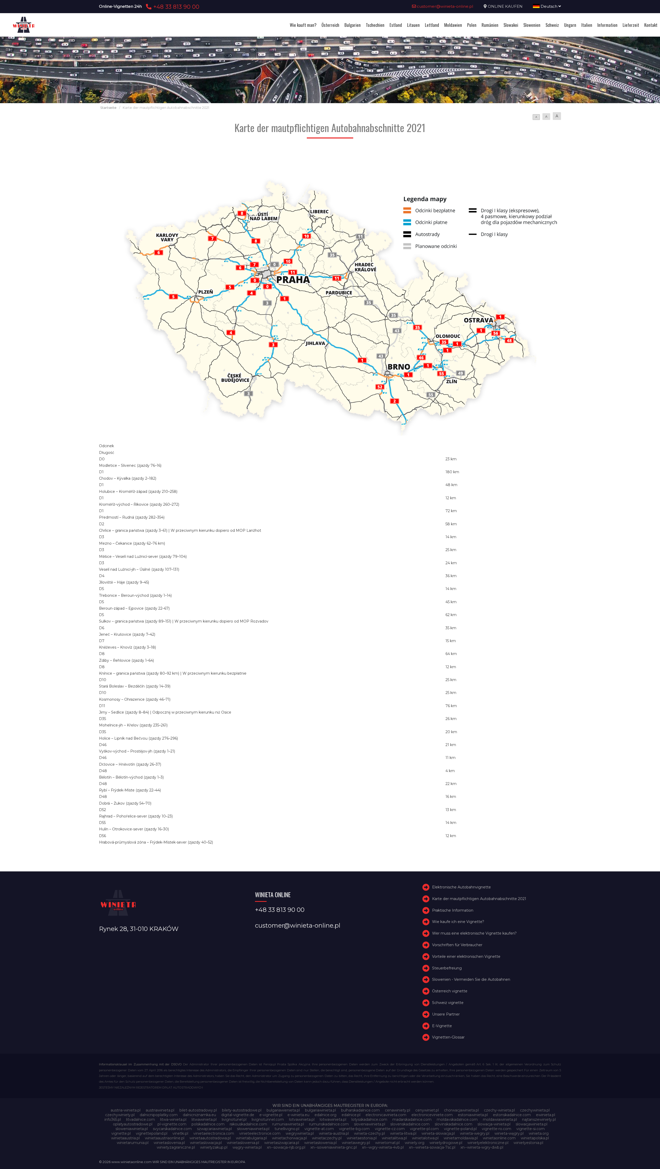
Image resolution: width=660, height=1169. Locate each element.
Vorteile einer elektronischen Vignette (466, 956)
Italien (586, 25)
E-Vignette (442, 1026)
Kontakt (650, 25)
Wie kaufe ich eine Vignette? (458, 921)
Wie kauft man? (303, 25)
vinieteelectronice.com (259, 1133)
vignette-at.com (319, 1128)
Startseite (108, 108)
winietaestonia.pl (362, 1138)
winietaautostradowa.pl (210, 1138)
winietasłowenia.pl (320, 1142)
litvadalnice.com (140, 1119)
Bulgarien (352, 25)
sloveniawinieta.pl (369, 1124)
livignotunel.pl (234, 1119)
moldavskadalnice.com (457, 1119)
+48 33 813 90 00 (175, 6)
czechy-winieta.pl (499, 1110)
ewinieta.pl (545, 1115)
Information (607, 25)
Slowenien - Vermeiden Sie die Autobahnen (471, 979)
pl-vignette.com (172, 1124)
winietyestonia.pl (528, 1142)
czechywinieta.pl (535, 1110)
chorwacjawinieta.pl (461, 1110)
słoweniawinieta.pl (253, 1128)
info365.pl (112, 1119)
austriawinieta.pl (160, 1110)
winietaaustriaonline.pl (164, 1138)
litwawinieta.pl (204, 1119)
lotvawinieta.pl (302, 1119)
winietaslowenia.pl (243, 1142)
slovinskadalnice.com (453, 1124)
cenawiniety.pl (397, 1110)
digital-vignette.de (237, 1115)
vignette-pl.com (424, 1128)
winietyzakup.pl (213, 1147)
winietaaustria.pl (125, 1138)
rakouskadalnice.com (248, 1124)
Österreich (330, 25)
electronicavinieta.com (386, 1115)
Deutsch (549, 6)
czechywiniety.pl (120, 1115)
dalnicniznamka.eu (199, 1115)
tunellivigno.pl (287, 1128)
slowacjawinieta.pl (531, 1124)
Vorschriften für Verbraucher (457, 945)
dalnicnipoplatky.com (159, 1115)
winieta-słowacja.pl (438, 1133)
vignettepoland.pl (151, 1133)
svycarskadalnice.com (172, 1128)
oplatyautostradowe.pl (132, 1124)
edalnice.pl (351, 1115)
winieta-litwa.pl (403, 1133)
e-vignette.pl (270, 1115)
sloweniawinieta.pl (132, 1128)
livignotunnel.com (268, 1119)
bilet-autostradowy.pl (198, 1110)
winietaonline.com (499, 1138)
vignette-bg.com (354, 1128)
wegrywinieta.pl (300, 1133)
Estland (396, 25)
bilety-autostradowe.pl (241, 1110)
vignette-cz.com (390, 1128)
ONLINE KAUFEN (505, 6)
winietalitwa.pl (394, 1138)
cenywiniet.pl (427, 1110)
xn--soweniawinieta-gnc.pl (333, 1147)
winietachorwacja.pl (289, 1138)
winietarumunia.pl (132, 1142)
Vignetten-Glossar (448, 1037)
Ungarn (570, 25)
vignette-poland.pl (460, 1128)
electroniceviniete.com (432, 1115)
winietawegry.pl (356, 1142)
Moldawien (453, 25)
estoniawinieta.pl (473, 1115)
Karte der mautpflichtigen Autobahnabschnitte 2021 (479, 898)
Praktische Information (452, 910)
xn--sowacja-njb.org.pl (286, 1147)
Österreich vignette (449, 991)
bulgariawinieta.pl (320, 1110)
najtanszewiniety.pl (539, 1119)
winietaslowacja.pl (206, 1142)
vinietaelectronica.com (213, 1133)
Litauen (413, 25)
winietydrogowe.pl (446, 1142)
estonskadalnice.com (512, 1115)
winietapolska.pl (535, 1138)
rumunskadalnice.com (329, 1124)
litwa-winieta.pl (173, 1119)
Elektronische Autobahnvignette (461, 887)
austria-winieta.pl (126, 1110)
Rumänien (490, 25)
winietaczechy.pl (327, 1138)
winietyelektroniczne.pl (487, 1142)
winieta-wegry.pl (474, 1133)
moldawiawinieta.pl (500, 1119)
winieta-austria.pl (334, 1133)
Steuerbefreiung (447, 968)
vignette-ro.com (496, 1128)
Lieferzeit (631, 25)
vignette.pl (121, 1133)
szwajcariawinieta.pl (214, 1128)
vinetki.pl (180, 1133)
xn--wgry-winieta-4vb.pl (383, 1147)
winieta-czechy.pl (369, 1133)
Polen (471, 25)
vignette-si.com (530, 1128)
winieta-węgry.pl (509, 1133)
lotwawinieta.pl (333, 1119)
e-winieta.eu (298, 1115)
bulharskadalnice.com (360, 1110)
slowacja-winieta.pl (493, 1124)
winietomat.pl (387, 1142)
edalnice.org (325, 1115)
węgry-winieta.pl (247, 1147)
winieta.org (539, 1133)
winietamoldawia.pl (461, 1138)
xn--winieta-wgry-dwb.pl (481, 1147)
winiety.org (414, 1142)
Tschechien (375, 25)
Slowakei (511, 25)
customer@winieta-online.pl (444, 6)
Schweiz (552, 25)
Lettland (432, 25)
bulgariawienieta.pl (283, 1110)
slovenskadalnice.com (410, 1124)
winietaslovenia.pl (169, 1142)
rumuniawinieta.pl (288, 1124)
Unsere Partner (446, 1014)
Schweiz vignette (448, 1002)
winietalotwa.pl (425, 1138)
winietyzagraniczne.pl (176, 1147)
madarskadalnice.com (412, 1119)
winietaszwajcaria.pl (281, 1142)
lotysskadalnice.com (369, 1119)
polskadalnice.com (208, 1124)
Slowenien (531, 25)
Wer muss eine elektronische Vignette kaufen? (474, 933)
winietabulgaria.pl (251, 1138)
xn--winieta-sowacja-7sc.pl (432, 1147)
